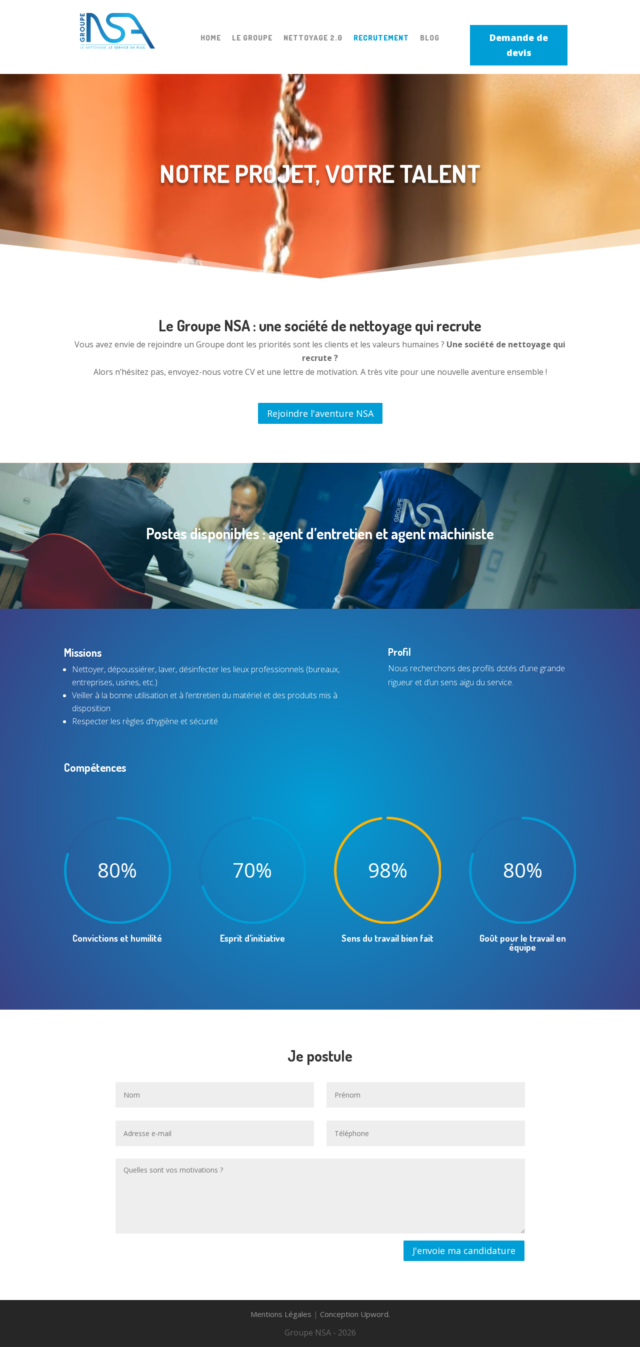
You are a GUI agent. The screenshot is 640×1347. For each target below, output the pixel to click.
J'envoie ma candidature (464, 1251)
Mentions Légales (281, 1314)
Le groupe (252, 37)
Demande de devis (519, 45)
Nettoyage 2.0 (313, 37)
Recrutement (381, 37)
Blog (430, 37)
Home (210, 37)
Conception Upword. (355, 1314)
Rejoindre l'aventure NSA (320, 413)
